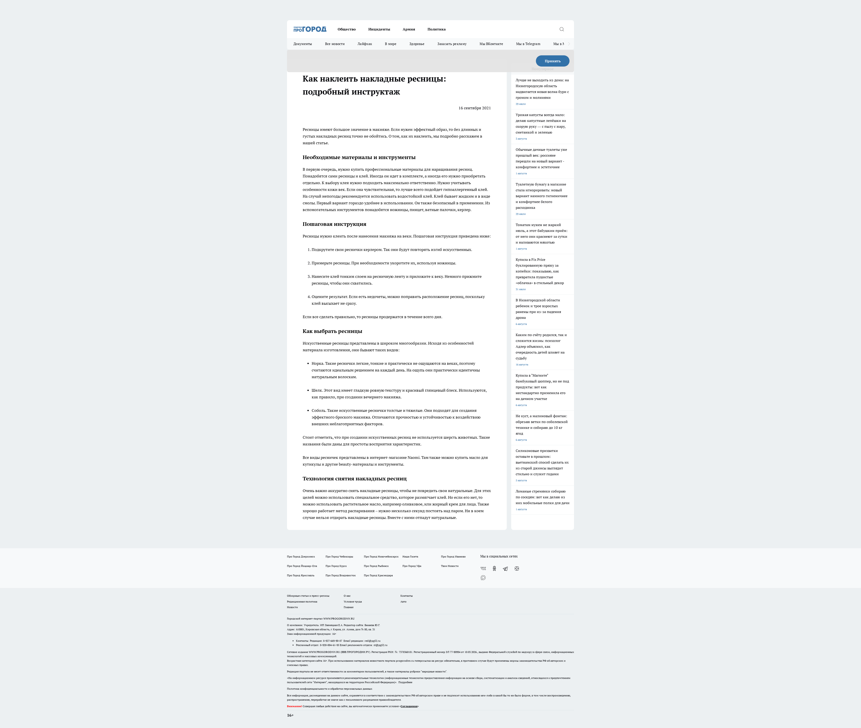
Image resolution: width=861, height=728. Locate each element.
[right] (569, 44)
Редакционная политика (302, 601)
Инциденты (379, 29)
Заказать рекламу (452, 44)
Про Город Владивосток (341, 575)
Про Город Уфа (411, 566)
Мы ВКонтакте (491, 44)
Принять (553, 61)
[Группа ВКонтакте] (483, 568)
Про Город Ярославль (300, 575)
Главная (348, 607)
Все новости (335, 44)
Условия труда (353, 601)
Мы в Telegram (528, 44)
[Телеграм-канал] (505, 568)
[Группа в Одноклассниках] (494, 568)
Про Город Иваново (453, 556)
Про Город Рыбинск (376, 566)
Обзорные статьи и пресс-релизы (308, 595)
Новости (292, 607)
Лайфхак (365, 44)
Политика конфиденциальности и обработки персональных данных (329, 688)
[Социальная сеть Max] (483, 577)
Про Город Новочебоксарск (381, 556)
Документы (303, 44)
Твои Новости (450, 566)
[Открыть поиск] (561, 29)
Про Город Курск (336, 566)
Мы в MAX (561, 44)
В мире (390, 44)
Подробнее (405, 682)
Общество (347, 29)
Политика (437, 29)
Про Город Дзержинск (301, 556)
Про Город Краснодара (378, 575)
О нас (347, 595)
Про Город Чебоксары (339, 556)
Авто (403, 601)
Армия (409, 29)
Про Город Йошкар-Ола (302, 566)
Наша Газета (410, 556)
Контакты (406, 595)
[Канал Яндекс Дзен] (516, 568)
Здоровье (416, 44)
